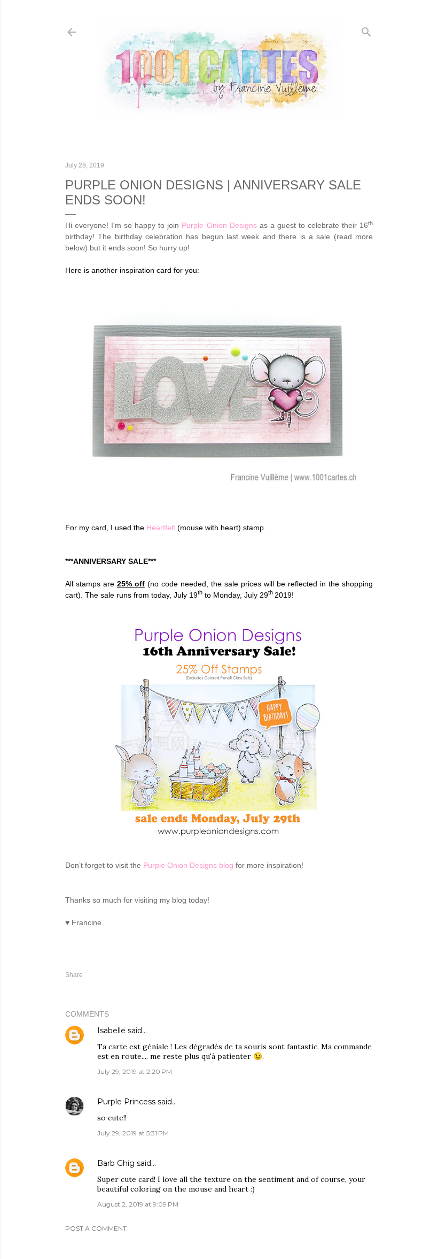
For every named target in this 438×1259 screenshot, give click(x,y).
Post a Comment (96, 1228)
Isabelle (111, 1030)
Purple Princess (126, 1102)
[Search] (366, 29)
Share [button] (74, 975)
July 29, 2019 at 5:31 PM (133, 1133)
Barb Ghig (116, 1163)
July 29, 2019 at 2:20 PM (134, 1071)
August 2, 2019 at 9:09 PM (137, 1204)
